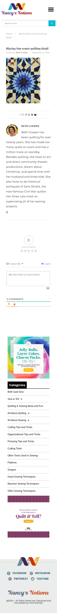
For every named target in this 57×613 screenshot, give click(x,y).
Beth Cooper (22, 52)
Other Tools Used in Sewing (23, 455)
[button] (50, 9)
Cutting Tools (15, 448)
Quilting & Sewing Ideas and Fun (25, 406)
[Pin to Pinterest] (32, 114)
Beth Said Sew (16, 392)
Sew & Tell (13, 399)
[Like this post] (23, 114)
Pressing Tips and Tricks (21, 441)
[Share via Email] (35, 114)
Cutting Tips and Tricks (20, 427)
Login (47, 263)
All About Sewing (17, 420)
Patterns (12, 462)
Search (51, 23)
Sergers (12, 469)
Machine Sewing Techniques (23, 483)
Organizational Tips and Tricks (24, 434)
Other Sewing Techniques (21, 491)
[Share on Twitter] (29, 114)
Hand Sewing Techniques (21, 476)
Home (9, 33)
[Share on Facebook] (26, 114)
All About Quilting (17, 413)
